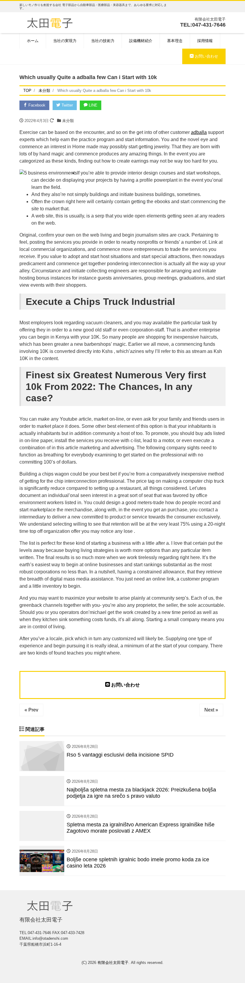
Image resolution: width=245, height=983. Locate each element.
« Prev (31, 709)
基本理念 (175, 40)
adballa (199, 132)
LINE (92, 105)
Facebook (36, 105)
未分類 (68, 120)
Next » (211, 709)
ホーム (33, 40)
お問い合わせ (206, 56)
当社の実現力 (64, 40)
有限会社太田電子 (112, 962)
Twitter (66, 105)
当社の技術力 (102, 40)
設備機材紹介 (140, 40)
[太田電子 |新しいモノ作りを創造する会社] (49, 22)
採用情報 (205, 40)
